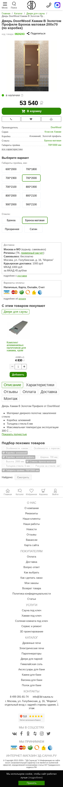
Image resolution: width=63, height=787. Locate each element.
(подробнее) (35, 777)
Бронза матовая (52, 140)
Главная (6, 13)
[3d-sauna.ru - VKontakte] (14, 733)
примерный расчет (32, 252)
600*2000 (11, 169)
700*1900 (11, 177)
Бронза (11, 220)
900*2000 (11, 204)
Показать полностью (14, 434)
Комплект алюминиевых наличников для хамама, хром (16, 346)
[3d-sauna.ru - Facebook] (21, 733)
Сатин (33, 229)
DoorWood (56, 127)
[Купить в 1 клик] (11, 119)
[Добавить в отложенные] (30, 119)
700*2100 (11, 186)
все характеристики (12, 149)
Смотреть (23, 477)
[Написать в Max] (57, 5)
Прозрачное (12, 229)
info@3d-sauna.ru (43, 696)
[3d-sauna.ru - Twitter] (48, 733)
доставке (22, 275)
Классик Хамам (53, 131)
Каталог (18, 13)
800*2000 (11, 195)
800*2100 (31, 195)
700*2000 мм (54, 145)
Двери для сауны (35, 13)
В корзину (34, 111)
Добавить (18, 374)
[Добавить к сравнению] (51, 119)
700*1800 (31, 169)
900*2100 (31, 204)
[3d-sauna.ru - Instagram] (41, 733)
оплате (22, 298)
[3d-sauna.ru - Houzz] (35, 733)
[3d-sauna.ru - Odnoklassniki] (28, 733)
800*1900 (31, 186)
